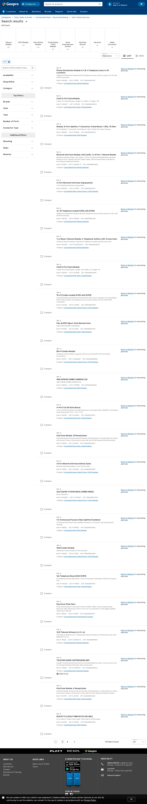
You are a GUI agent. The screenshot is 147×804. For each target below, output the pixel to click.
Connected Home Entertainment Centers (78, 617)
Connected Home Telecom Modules (76, 83)
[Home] (10, 4)
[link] (16, 763)
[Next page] (74, 742)
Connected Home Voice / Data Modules (78, 107)
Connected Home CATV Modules (75, 135)
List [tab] (129, 56)
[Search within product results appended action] (32, 67)
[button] (30, 4)
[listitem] (121, 4)
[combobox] (73, 4)
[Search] (99, 4)
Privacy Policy (90, 800)
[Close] (9, 62)
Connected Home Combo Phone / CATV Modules (81, 191)
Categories (6, 17)
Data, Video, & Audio (23, 17)
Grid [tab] (141, 56)
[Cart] (141, 4)
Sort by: (105, 53)
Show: (135, 739)
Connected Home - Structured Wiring (52, 17)
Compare (48, 88)
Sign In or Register (127, 69)
